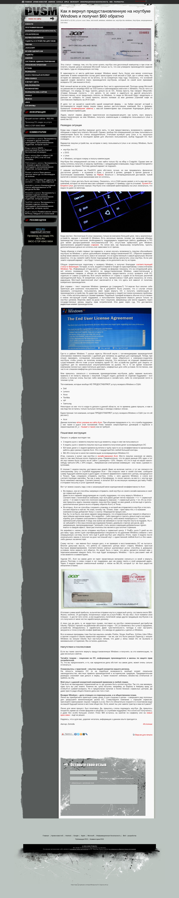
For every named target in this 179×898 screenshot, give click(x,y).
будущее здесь (32, 82)
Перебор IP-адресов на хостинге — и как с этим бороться (40, 181)
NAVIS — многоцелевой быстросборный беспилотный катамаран (38, 150)
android (29, 58)
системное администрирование (40, 61)
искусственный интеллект (37, 75)
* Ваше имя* (104, 772)
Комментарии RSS (97, 839)
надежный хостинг (40, 230)
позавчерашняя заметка (82, 108)
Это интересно (32, 34)
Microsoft (74, 2)
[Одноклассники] (81, 734)
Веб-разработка (32, 85)
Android (51, 2)
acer (84, 20)
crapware (95, 245)
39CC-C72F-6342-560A (35, 126)
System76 (146, 183)
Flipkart (100, 175)
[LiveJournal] (86, 734)
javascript (30, 48)
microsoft (94, 20)
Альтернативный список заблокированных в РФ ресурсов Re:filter (40, 187)
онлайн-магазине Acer (108, 456)
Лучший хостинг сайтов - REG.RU (39, 119)
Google (59, 2)
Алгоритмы (30, 106)
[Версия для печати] (134, 735)
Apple (66, 2)
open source (31, 78)
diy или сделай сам (34, 51)
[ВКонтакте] (75, 734)
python (28, 68)
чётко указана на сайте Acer (89, 422)
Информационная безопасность (94, 2)
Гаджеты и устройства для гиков (40, 41)
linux (27, 102)
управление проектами (35, 65)
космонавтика (32, 89)
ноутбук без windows (124, 20)
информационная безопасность (40, 31)
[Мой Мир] (83, 734)
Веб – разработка (117, 2)
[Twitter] (78, 734)
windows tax (110, 20)
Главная (28, 2)
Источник (147, 724)
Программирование (34, 27)
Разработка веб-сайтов (36, 92)
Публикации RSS (81, 839)
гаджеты (29, 55)
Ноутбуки (136, 20)
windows (102, 20)
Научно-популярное (34, 38)
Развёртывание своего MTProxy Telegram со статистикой (41, 213)
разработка (30, 72)
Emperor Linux (67, 186)
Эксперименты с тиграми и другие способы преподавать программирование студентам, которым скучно (40, 142)
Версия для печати (143, 735)
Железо (28, 99)
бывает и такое (88, 427)
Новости (29, 24)
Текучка (28, 44)
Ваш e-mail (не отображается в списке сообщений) (117, 778)
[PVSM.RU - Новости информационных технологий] (40, 12)
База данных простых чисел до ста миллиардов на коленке (40, 174)
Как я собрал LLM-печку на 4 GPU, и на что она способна (39, 157)
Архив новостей (40, 2)
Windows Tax (66, 269)
